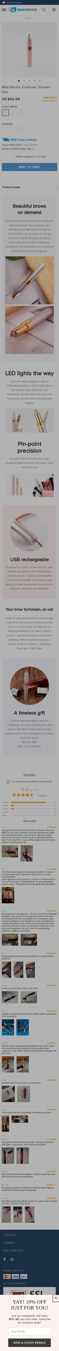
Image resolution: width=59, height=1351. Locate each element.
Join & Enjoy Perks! (29, 1342)
